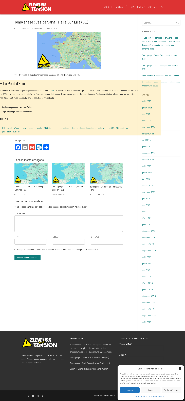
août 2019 (146, 322)
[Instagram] (38, 396)
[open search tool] (162, 7)
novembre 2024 (148, 127)
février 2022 (147, 185)
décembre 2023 (149, 153)
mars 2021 (147, 211)
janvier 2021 (147, 224)
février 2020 (147, 283)
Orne (54, 90)
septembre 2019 (149, 315)
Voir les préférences (171, 390)
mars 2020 (147, 276)
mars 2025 (147, 120)
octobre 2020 (148, 244)
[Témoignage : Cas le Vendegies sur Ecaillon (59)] (68, 173)
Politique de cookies (141, 396)
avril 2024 (146, 140)
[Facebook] (24, 396)
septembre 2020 (149, 250)
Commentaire (20, 214)
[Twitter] (28, 396)
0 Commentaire (51, 28)
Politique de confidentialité (157, 396)
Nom (17, 237)
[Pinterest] (42, 396)
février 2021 (147, 218)
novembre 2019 (149, 302)
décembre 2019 (149, 296)
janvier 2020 (147, 289)
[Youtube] (33, 396)
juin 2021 (146, 198)
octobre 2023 (148, 159)
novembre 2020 (148, 237)
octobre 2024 (148, 133)
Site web (95, 237)
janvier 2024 (147, 146)
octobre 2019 (148, 309)
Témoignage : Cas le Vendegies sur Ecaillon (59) (160, 67)
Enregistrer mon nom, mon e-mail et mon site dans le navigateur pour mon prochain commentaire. (58, 249)
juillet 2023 (147, 172)
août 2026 (146, 101)
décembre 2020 (149, 231)
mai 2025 (146, 114)
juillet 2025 (147, 107)
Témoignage (37, 28)
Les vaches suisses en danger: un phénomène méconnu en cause (161, 84)
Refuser (150, 390)
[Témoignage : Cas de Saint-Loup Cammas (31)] (31, 173)
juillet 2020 (147, 263)
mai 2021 (146, 205)
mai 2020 (146, 270)
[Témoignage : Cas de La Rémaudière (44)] (106, 173)
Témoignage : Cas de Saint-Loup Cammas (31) (159, 57)
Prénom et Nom (125, 344)
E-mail (56, 237)
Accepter (130, 390)
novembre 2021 (148, 192)
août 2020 (146, 257)
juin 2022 (146, 179)
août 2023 (146, 166)
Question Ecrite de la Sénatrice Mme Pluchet (161, 75)
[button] (180, 369)
